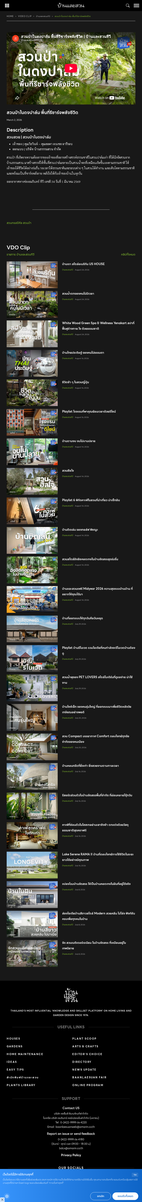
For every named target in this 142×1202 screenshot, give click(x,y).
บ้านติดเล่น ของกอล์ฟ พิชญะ (80, 529)
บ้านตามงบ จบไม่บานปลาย (78, 441)
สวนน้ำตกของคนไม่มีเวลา (78, 293)
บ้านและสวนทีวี (43, 16)
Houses (13, 1039)
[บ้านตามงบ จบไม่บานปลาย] (32, 451)
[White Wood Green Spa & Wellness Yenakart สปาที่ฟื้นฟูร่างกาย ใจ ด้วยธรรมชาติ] (32, 333)
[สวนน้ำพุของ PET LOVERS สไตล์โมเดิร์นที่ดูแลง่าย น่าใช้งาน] (32, 687)
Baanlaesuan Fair (89, 1077)
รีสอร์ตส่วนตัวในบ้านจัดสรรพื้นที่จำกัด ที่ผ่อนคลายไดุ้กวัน (97, 795)
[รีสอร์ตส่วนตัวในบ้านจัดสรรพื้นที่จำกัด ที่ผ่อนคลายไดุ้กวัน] (32, 806)
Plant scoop (84, 1039)
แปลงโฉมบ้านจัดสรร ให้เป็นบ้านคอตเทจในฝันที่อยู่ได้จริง (96, 884)
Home (10, 16)
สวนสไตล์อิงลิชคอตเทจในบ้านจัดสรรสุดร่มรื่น (90, 559)
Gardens (15, 1046)
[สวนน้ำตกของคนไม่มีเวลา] (32, 304)
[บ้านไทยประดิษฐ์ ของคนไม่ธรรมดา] (32, 363)
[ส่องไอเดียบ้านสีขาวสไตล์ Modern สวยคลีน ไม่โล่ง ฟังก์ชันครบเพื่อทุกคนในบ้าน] (32, 924)
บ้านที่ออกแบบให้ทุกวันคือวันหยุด (82, 618)
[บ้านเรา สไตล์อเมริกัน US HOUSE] (32, 274)
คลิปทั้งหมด (128, 254)
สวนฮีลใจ (68, 470)
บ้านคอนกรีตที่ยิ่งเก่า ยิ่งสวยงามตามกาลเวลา (90, 765)
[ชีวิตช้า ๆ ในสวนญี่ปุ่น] (32, 393)
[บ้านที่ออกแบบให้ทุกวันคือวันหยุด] (32, 629)
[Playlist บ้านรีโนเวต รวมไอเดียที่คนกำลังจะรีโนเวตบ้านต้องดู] (32, 658)
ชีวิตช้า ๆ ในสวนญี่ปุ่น (75, 382)
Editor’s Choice (87, 1054)
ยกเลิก (100, 1196)
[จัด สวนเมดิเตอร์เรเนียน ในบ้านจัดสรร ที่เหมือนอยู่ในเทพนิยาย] (32, 953)
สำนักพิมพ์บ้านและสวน (23, 1077)
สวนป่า (27, 223)
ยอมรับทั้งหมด (125, 1196)
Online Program (87, 1085)
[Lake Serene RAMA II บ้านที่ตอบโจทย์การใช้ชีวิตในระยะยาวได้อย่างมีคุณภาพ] (32, 865)
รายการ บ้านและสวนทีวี (20, 254)
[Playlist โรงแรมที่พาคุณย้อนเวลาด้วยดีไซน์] (32, 422)
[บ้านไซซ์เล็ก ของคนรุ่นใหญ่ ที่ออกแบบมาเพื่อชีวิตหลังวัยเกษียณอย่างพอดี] (32, 717)
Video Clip (25, 16)
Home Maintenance (25, 1054)
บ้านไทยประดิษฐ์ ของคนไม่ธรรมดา (83, 352)
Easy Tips (15, 1070)
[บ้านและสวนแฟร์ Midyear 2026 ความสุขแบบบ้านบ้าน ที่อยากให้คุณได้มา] (32, 599)
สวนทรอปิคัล (15, 223)
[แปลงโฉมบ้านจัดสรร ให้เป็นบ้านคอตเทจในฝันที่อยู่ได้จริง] (32, 894)
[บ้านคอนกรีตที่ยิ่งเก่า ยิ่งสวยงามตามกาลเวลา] (32, 776)
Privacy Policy (71, 1155)
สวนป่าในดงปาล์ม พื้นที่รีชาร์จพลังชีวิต (73, 16)
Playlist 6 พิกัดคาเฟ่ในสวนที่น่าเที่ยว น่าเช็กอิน (91, 500)
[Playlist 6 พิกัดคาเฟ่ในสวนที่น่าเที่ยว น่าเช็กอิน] (32, 510)
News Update (84, 1070)
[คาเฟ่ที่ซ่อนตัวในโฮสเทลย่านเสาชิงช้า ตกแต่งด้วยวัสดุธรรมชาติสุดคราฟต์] (32, 835)
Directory (82, 1062)
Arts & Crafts (85, 1046)
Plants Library (21, 1085)
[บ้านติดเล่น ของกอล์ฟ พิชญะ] (32, 540)
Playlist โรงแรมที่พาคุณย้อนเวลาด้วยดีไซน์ (89, 411)
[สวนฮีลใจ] (32, 481)
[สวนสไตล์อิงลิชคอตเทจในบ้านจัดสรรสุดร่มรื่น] (32, 570)
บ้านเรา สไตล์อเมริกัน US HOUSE (83, 264)
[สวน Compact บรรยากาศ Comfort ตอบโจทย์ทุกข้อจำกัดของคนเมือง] (32, 747)
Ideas (12, 1062)
